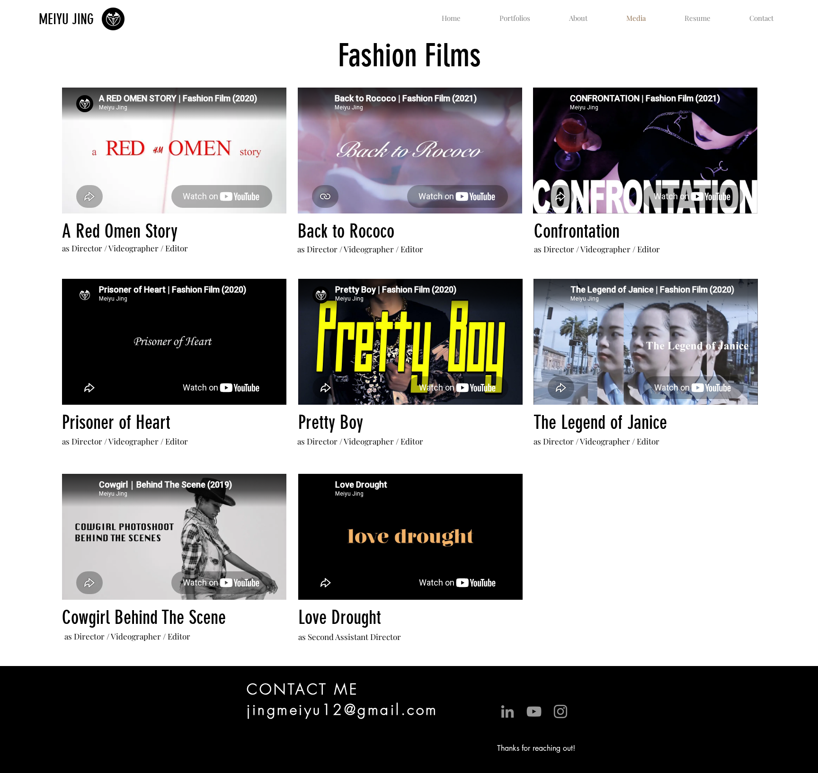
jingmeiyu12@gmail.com (342, 709)
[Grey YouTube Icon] (534, 711)
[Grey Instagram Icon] (560, 711)
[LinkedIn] (507, 711)
